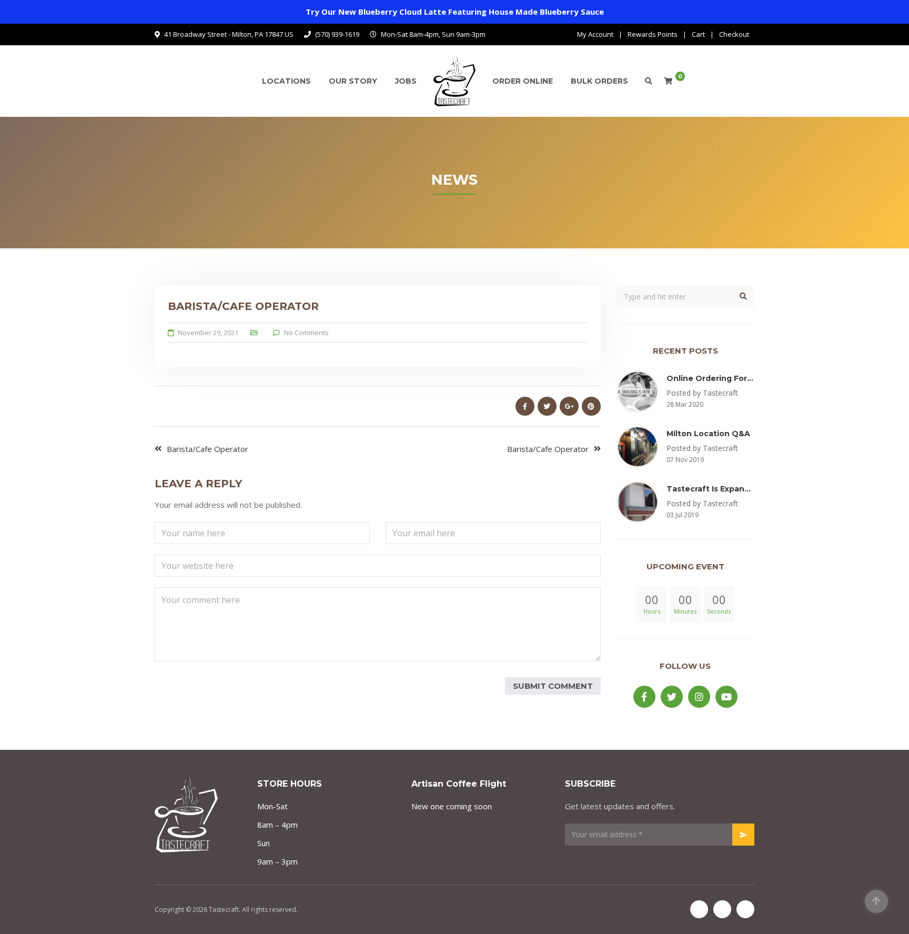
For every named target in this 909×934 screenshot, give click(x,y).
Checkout (734, 34)
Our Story (353, 81)
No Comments (306, 332)
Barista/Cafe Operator (207, 449)
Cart (698, 34)
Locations (286, 81)
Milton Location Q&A (708, 433)
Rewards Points (653, 34)
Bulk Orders (599, 81)
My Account (595, 34)
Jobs (406, 81)
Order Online (522, 81)
